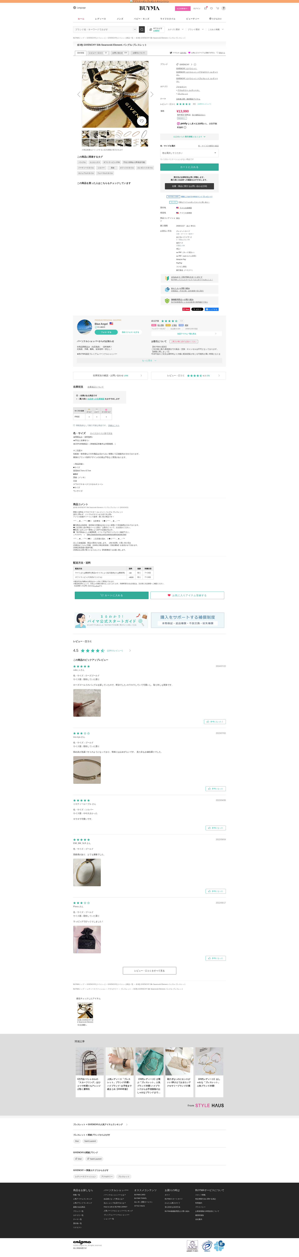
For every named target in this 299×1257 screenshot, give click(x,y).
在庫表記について (96, 387)
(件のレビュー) (204, 104)
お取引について (139, 53)
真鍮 (112, 168)
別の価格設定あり (199, 115)
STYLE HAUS (139, 1206)
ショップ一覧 (109, 1219)
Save (187, 309)
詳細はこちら (113, 425)
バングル (82, 162)
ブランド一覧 (78, 1211)
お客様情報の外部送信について (207, 1211)
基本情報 (80, 53)
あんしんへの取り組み (187, 289)
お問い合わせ (119, 53)
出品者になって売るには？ (114, 1199)
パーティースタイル (86, 168)
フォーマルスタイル (105, 173)
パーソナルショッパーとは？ (115, 1195)
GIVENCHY (184, 64)
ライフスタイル (168, 19)
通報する (222, 53)
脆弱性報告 (199, 1215)
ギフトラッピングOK (112, 162)
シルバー (101, 168)
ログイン (196, 8)
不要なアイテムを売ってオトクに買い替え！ (190, 202)
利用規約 (198, 1203)
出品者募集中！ (183, 9)
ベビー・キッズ (141, 19)
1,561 (174, 325)
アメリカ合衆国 (186, 208)
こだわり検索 (214, 29)
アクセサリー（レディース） (189, 90)
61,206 (161, 325)
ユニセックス (95, 162)
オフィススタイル (127, 168)
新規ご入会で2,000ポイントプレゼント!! (190, 196)
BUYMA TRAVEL (140, 1198)
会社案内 (198, 1219)
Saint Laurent (90, 1141)
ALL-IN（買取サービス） (143, 1202)
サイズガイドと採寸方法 (101, 433)
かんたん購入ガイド (172, 1203)
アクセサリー (181, 87)
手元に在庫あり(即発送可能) (134, 162)
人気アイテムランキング (82, 1199)
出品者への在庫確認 (96, 399)
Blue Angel (101, 324)
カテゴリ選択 (174, 29)
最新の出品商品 (79, 1207)
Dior (77, 1141)
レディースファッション (85, 1176)
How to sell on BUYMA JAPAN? (115, 1207)
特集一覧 (76, 1195)
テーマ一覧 (77, 1219)
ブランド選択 (194, 29)
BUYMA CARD (139, 1195)
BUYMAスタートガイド (174, 1199)
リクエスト (217, 19)
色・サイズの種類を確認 (208, 146)
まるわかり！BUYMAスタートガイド (192, 278)
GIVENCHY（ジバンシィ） (186, 68)
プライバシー (200, 1207)
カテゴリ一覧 (78, 1215)
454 (186, 325)
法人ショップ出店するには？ (115, 1203)
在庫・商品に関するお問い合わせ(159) (189, 186)
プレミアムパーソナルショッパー (116, 1215)
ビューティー (192, 19)
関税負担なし (182, 118)
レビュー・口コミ (98, 53)
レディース (100, 19)
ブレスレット (183, 94)
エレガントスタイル (145, 168)
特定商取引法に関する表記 (205, 1199)
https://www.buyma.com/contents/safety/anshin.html (106, 534)
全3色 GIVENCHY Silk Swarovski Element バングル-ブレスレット (85, 1023)
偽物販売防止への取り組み (189, 300)
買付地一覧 (77, 1223)
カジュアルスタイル (86, 173)
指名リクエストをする (130, 332)
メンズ (120, 19)
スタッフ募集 (200, 1195)
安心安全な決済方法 (172, 1207)
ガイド (167, 1195)
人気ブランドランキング (82, 1203)
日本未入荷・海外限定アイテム (188, 99)
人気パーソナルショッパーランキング (118, 1211)
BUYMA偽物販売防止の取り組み (177, 1211)
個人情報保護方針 (80, 1248)
